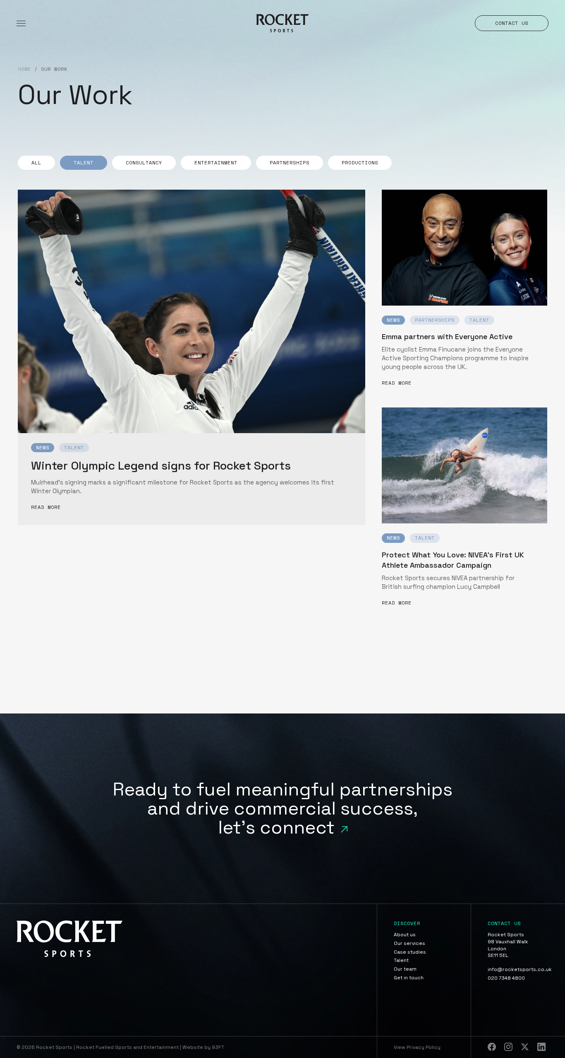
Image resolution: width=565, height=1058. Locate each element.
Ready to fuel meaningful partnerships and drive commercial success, (282, 808)
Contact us (511, 23)
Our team (405, 969)
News (42, 447)
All (36, 162)
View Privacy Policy (417, 1047)
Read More (46, 507)
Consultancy (144, 162)
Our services (409, 943)
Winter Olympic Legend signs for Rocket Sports (161, 466)
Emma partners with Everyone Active (447, 336)
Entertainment (215, 162)
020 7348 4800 (506, 978)
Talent (83, 162)
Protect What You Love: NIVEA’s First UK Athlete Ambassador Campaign (453, 560)
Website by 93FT (203, 1047)
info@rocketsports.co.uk (518, 969)
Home (24, 69)
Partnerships (289, 162)
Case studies (410, 952)
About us (405, 934)
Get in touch (409, 977)
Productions (360, 162)
